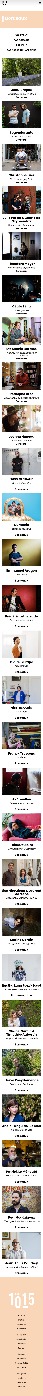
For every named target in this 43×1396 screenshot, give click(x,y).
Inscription (21, 1335)
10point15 (4, 3)
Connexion (21, 1343)
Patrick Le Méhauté (21, 1172)
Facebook (21, 1378)
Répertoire (21, 1324)
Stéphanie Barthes (21, 349)
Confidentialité (21, 1363)
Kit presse (21, 1367)
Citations (21, 1320)
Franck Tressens (21, 753)
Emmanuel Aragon (21, 570)
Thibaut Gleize (21, 845)
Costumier (15, 1084)
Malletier (21, 757)
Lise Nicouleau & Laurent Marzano (21, 892)
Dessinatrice (29, 93)
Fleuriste (27, 440)
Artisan (15, 440)
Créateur (29, 1084)
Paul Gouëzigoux (21, 1217)
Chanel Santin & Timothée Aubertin (21, 1033)
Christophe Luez (22, 175)
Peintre (27, 483)
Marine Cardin (21, 940)
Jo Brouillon (21, 799)
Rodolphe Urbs (21, 394)
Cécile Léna (21, 306)
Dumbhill (21, 525)
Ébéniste (19, 1038)
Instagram (21, 1373)
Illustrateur (21, 711)
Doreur (22, 897)
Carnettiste (13, 93)
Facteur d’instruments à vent (21, 1175)
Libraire (35, 397)
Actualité (21, 1387)
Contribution (21, 1339)
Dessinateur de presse (16, 397)
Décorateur (12, 897)
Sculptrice (29, 225)
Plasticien (21, 574)
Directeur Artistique (16, 1267)
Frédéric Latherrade (21, 616)
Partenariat (21, 1358)
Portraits (21, 1315)
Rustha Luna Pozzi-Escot (21, 985)
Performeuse (15, 267)
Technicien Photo (30, 1221)
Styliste (28, 1129)
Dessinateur (16, 803)
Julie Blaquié (21, 90)
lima (29, 995)
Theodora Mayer (21, 264)
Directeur (15, 620)
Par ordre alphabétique (21, 50)
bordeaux (21, 97)
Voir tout (21, 35)
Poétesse (30, 267)
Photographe (11, 1221)
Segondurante (21, 132)
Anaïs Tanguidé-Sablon (21, 1126)
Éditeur (33, 1267)
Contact (21, 1348)
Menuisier (33, 1038)
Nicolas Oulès (21, 708)
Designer (15, 179)
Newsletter (21, 1382)
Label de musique (21, 528)
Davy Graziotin (21, 479)
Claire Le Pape (21, 662)
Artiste (14, 136)
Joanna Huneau (21, 436)
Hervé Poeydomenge (22, 1080)
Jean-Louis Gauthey (21, 1263)
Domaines (21, 1328)
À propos (21, 1354)
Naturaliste (13, 352)
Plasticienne (14, 225)
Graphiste (28, 179)
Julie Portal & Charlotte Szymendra (21, 219)
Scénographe (21, 310)
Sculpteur (26, 136)
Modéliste (16, 1129)
